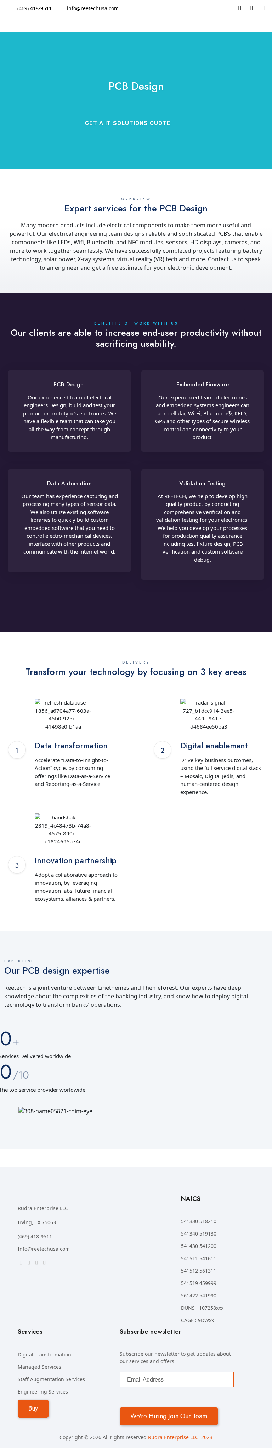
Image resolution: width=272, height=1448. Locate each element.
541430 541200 (198, 1246)
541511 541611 (198, 1258)
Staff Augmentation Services (51, 1379)
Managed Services (39, 1367)
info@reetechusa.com (93, 8)
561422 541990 (198, 1295)
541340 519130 (198, 1233)
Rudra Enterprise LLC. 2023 (180, 1437)
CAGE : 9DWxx (197, 1320)
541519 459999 (198, 1283)
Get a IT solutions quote (128, 123)
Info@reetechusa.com (44, 1248)
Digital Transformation (44, 1354)
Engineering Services (43, 1391)
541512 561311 (198, 1270)
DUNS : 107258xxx (202, 1307)
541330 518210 (198, 1221)
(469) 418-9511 (34, 8)
